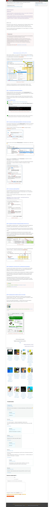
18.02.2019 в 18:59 (10, 420)
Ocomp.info (26, 505)
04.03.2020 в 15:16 (10, 450)
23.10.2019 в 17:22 (12, 443)
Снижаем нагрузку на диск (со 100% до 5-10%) (14, 6)
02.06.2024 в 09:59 (12, 461)
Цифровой (10, 405)
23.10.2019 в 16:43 (10, 436)
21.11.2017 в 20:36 (10, 406)
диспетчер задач (29, 55)
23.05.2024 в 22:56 (10, 469)
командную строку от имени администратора (19, 101)
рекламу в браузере (14, 286)
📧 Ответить (9, 409)
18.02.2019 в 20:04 (12, 429)
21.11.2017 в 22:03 (12, 413)
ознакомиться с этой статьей (21, 44)
